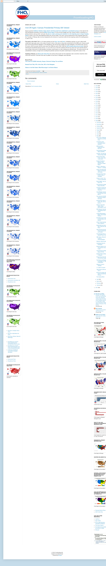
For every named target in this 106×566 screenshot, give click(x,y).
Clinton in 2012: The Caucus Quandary (101, 179)
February (99, 283)
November (99, 124)
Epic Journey (99, 308)
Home (57, 84)
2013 (96, 111)
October (98, 126)
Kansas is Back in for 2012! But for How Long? (101, 247)
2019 (96, 99)
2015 (96, 107)
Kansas (41, 72)
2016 (96, 105)
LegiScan (97, 519)
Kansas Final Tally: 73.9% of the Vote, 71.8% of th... (101, 158)
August (98, 130)
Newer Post (28, 84)
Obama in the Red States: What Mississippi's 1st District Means (41, 67)
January (99, 285)
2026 (96, 85)
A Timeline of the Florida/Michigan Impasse (100, 143)
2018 (96, 101)
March (98, 281)
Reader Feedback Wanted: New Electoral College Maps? (101, 162)
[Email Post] (43, 71)
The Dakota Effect (100, 277)
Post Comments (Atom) (36, 86)
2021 (96, 95)
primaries (45, 72)
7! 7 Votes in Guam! (100, 267)
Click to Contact (97, 36)
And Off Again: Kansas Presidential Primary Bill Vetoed (47, 28)
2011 (96, 114)
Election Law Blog (100, 293)
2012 (96, 112)
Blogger (60, 555)
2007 (96, 287)
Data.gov (97, 529)
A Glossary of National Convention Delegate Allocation (13, 351)
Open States (98, 520)
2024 (96, 89)
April (98, 279)
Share (27, 73)
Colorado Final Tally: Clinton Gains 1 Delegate (101, 175)
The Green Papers (99, 525)
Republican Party (12, 361)
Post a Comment (31, 81)
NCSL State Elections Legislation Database (100, 523)
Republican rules (12, 282)
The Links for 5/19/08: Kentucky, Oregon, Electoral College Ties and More (44, 61)
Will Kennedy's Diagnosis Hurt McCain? (100, 147)
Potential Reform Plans (100, 510)
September (99, 128)
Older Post (86, 84)
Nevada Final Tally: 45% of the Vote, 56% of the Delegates (40, 64)
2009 (96, 118)
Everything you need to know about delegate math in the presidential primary (14, 347)
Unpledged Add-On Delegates (100, 244)
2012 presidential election (34, 72)
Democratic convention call (14, 280)
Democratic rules (11, 278)
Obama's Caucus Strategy (100, 265)
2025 (96, 87)
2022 (96, 93)
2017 (96, 103)
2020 (96, 97)
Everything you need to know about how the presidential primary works (14, 343)
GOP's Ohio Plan (99, 512)
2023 (96, 91)
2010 (96, 116)
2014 (96, 109)
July (98, 132)
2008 (96, 120)
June (98, 134)
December (99, 122)
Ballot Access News (100, 314)
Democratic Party (12, 359)
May (98, 135)
